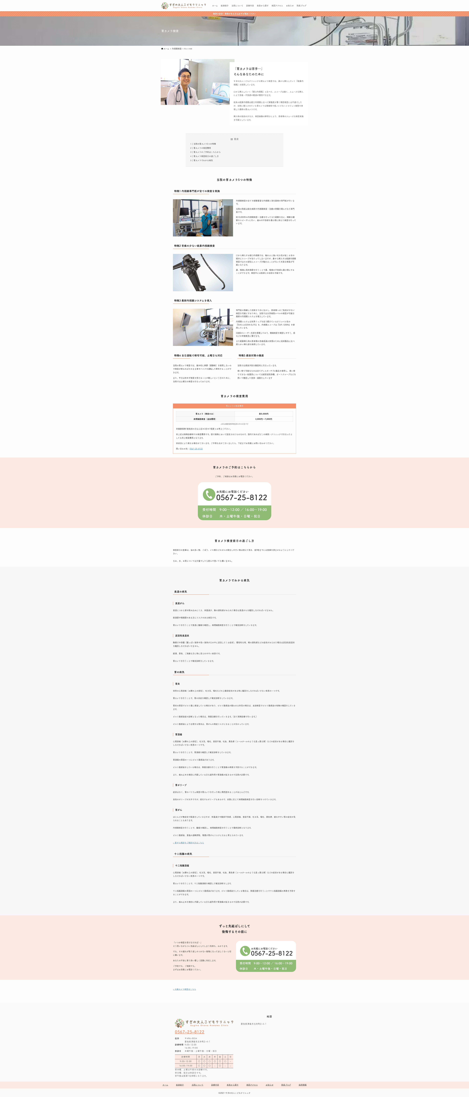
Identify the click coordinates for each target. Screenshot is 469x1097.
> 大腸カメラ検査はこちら (184, 989)
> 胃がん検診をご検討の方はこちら (188, 843)
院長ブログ (286, 1085)
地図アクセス (252, 1085)
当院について (197, 1085)
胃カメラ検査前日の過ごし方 (206, 156)
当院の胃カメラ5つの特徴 (204, 144)
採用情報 (303, 1085)
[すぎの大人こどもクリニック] (183, 5)
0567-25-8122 (196, 449)
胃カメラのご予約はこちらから (207, 152)
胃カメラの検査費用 (202, 148)
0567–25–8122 (189, 1032)
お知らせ (269, 1085)
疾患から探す (233, 1085)
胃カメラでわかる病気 (203, 160)
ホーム (165, 1085)
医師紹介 (180, 1085)
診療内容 (215, 1085)
